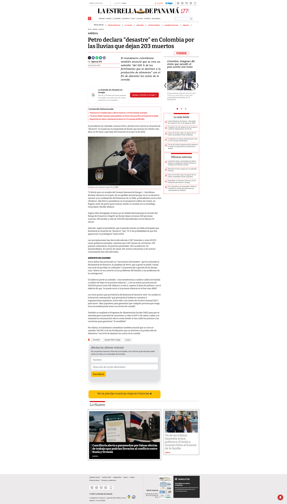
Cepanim (186, 25)
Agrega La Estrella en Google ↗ (144, 95)
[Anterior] (165, 85)
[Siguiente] (197, 85)
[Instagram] (191, 3)
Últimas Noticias (114, 25)
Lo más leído (181, 117)
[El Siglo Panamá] (169, 3)
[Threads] (178, 3)
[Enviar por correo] (104, 57)
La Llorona (128, 25)
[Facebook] (186, 3)
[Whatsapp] (96, 57)
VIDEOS (181, 53)
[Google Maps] (129, 497)
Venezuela (140, 25)
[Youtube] (195, 3)
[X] (182, 3)
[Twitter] (89, 57)
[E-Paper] (158, 3)
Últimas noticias (181, 157)
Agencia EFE (96, 61)
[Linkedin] (100, 57)
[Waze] (133, 497)
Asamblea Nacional (171, 25)
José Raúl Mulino (154, 25)
